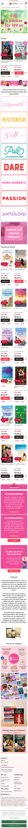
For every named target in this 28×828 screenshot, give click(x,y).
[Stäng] (26, 808)
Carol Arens (4, 468)
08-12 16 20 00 (4, 762)
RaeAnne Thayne (5, 273)
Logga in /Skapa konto (6, 791)
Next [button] (25, 23)
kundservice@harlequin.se (7, 767)
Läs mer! (14, 540)
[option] (14, 21)
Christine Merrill (18, 390)
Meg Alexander (18, 65)
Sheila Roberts (18, 429)
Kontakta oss (17, 777)
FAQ (15, 786)
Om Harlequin (4, 777)
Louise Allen (17, 273)
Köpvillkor (16, 779)
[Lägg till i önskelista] (12, 73)
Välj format (5, 73)
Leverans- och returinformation (18, 782)
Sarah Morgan (4, 351)
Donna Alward (4, 65)
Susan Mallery (18, 468)
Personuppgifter (5, 786)
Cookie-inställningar (14, 818)
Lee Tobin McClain (5, 312)
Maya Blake (11, 65)
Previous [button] (2, 23)
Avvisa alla (14, 821)
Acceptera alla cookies (14, 825)
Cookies (3, 783)
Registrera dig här (14, 571)
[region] (14, 817)
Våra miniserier (18, 790)
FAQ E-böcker (17, 788)
